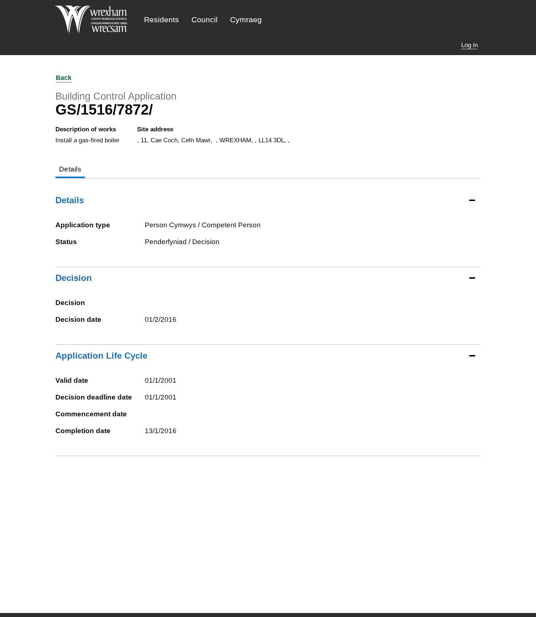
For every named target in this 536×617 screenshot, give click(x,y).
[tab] (70, 170)
